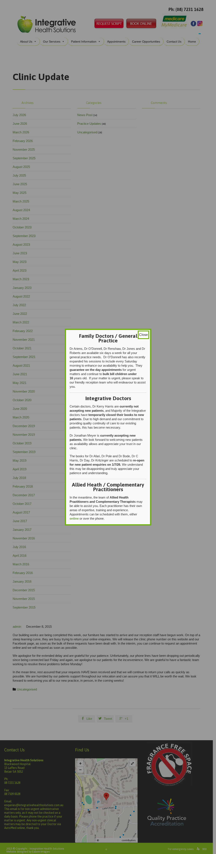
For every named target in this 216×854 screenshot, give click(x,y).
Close (143, 335)
